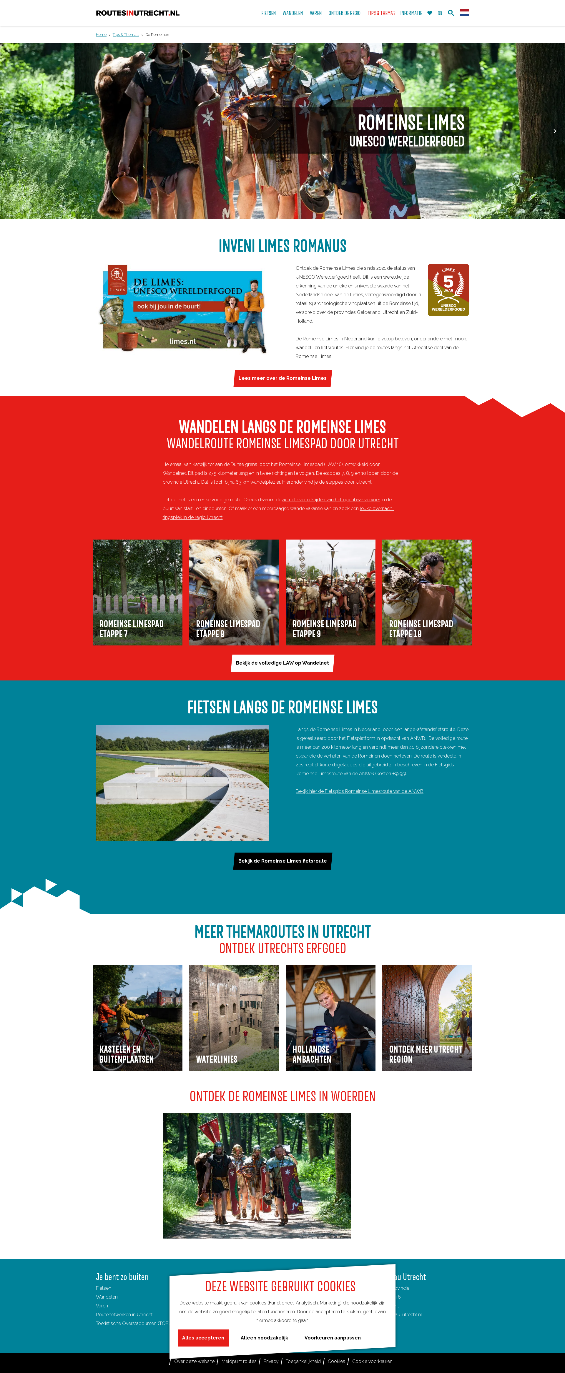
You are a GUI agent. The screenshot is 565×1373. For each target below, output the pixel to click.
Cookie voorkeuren (372, 1361)
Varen (102, 1306)
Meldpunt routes (239, 1361)
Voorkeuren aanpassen (333, 1338)
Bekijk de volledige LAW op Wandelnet (282, 663)
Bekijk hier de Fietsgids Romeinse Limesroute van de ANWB (359, 791)
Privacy (271, 1361)
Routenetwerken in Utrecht (124, 1314)
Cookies (336, 1361)
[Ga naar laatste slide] (10, 131)
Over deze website (194, 1361)
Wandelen (107, 1297)
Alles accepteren (203, 1338)
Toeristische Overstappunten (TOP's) (134, 1323)
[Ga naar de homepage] (138, 13)
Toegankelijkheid (303, 1361)
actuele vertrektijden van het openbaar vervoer (331, 499)
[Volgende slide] (555, 131)
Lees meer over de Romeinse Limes (283, 378)
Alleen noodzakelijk (264, 1338)
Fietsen (103, 1288)
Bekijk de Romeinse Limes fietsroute (282, 861)
